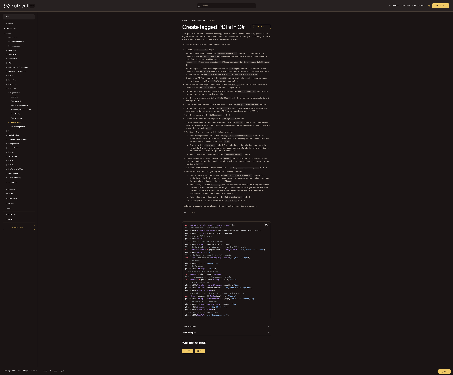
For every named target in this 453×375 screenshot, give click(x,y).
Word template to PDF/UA (21, 110)
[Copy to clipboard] (266, 225)
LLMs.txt (9, 219)
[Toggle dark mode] (429, 5)
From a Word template (19, 105)
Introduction (13, 37)
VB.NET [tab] (193, 212)
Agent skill (10, 214)
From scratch (16, 101)
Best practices (14, 46)
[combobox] (269, 26)
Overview (9, 24)
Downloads (10, 203)
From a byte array (17, 118)
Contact (53, 371)
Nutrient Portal (18, 227)
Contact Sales (440, 5)
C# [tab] (185, 212)
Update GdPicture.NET (17, 42)
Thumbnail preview (18, 127)
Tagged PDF (16, 122)
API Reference (11, 198)
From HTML (15, 114)
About (45, 371)
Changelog (10, 189)
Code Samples (11, 182)
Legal (62, 371)
